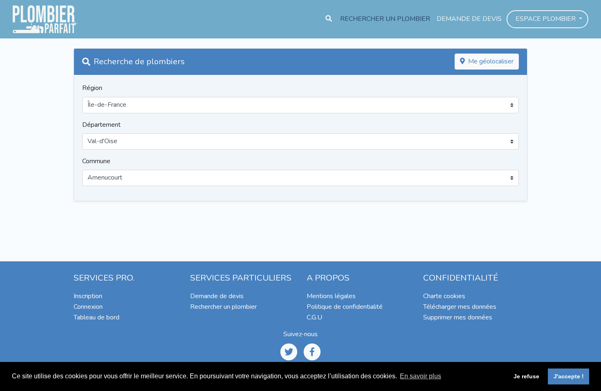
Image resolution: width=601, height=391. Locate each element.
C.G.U (314, 317)
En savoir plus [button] (420, 376)
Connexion (88, 306)
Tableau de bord (96, 317)
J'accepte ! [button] (569, 376)
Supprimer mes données (457, 317)
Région (92, 87)
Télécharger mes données (459, 306)
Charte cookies (444, 296)
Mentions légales (331, 296)
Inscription (88, 296)
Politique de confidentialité (345, 306)
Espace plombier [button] (546, 18)
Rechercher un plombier (385, 18)
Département (101, 124)
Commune (96, 161)
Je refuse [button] (526, 376)
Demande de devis (469, 18)
